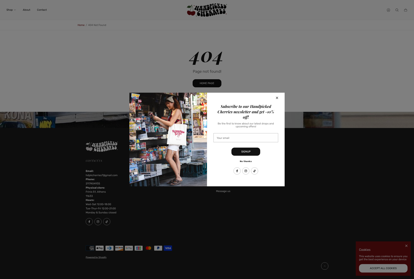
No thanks (246, 161)
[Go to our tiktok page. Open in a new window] (254, 170)
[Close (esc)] (277, 97)
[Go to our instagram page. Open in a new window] (245, 170)
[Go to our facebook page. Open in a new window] (237, 170)
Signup (246, 151)
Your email (223, 138)
